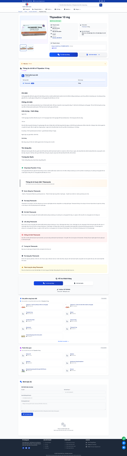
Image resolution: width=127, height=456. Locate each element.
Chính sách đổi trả (70, 448)
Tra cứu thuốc (48, 442)
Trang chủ (27, 9)
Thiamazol (84, 26)
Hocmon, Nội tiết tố (33, 11)
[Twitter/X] (104, 1)
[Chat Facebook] (124, 447)
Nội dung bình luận (25, 401)
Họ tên (23, 389)
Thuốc (25, 11)
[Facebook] (99, 1)
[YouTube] (102, 1)
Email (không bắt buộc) (26, 395)
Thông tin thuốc (38, 9)
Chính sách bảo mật (70, 444)
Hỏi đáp (58, 9)
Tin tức (49, 9)
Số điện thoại (67, 389)
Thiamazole (29, 83)
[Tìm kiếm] (100, 5)
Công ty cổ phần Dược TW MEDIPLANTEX (62, 46)
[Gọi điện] (124, 438)
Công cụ (77, 9)
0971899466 (93, 444)
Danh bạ (68, 9)
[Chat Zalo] (124, 443)
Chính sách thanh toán (71, 446)
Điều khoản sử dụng (70, 442)
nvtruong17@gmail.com (95, 446)
